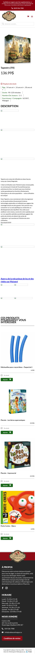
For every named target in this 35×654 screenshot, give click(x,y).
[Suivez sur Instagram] (6, 588)
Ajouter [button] (5, 379)
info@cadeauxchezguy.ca (13, 632)
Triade (30, 651)
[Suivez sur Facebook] (2, 588)
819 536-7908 (9, 629)
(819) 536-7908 (18, 8)
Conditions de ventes (12, 638)
